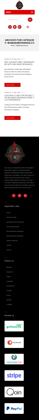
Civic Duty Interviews (13, 227)
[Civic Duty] (19, 5)
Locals (9, 295)
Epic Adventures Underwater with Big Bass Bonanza (19, 63)
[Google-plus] (19, 27)
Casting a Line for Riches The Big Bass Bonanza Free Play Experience (19, 97)
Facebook (10, 272)
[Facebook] (10, 27)
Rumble (9, 300)
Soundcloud (10, 286)
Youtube (9, 290)
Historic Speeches (12, 240)
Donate (9, 245)
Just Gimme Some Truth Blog (15, 222)
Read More (10, 85)
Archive (9, 250)
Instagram (10, 281)
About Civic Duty (11, 217)
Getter (9, 276)
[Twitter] (15, 27)
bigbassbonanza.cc (22, 45)
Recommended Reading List (15, 231)
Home (13, 45)
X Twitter (9, 304)
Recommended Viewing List (15, 236)
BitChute (9, 267)
